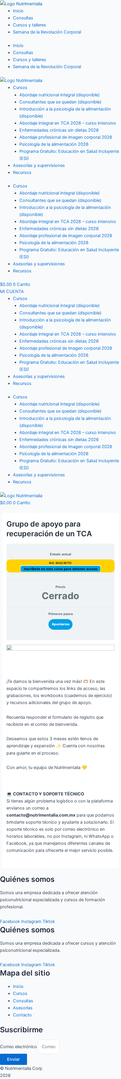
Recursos (22, 172)
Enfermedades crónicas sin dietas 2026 (59, 130)
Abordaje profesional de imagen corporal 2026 (65, 137)
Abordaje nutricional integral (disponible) (59, 95)
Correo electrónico (19, 1046)
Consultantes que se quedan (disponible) (60, 102)
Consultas (23, 18)
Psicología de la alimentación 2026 (53, 144)
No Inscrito (60, 563)
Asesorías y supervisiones (39, 165)
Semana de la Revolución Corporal (47, 32)
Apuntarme (61, 624)
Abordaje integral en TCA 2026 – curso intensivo (67, 123)
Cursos (20, 87)
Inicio (18, 11)
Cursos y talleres (29, 25)
